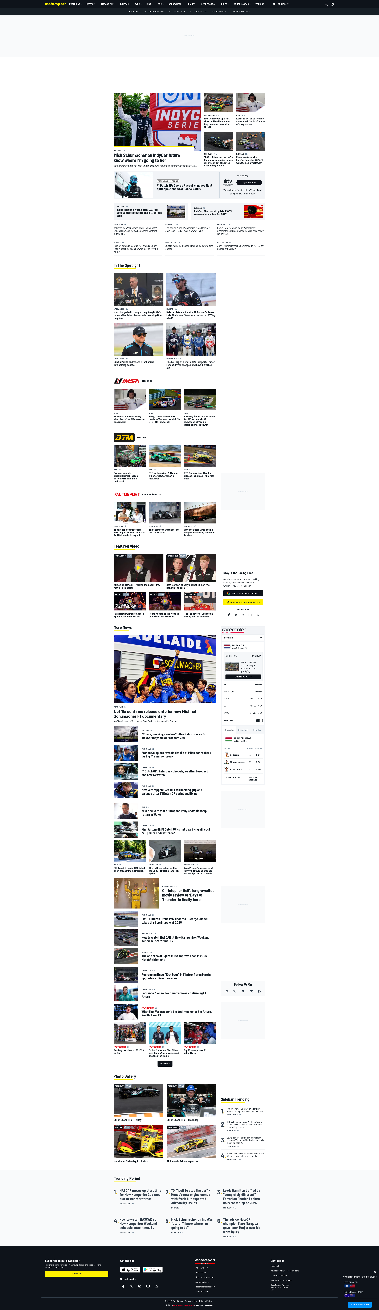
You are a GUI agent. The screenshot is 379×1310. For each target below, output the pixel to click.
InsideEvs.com (201, 1267)
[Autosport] (127, 494)
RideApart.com (202, 1291)
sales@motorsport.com (281, 1280)
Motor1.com (200, 1272)
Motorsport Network (183, 1305)
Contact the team (279, 1275)
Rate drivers (233, 777)
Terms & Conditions (174, 1301)
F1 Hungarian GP (219, 11)
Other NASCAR (241, 4)
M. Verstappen (237, 762)
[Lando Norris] (226, 754)
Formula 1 (74, 4)
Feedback (275, 1266)
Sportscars (208, 4)
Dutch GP (238, 645)
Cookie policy (191, 1301)
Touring (259, 4)
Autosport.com (202, 1282)
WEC (137, 4)
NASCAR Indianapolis (241, 11)
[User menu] (332, 4)
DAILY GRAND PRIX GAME (154, 11)
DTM (160, 4)
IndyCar (124, 4)
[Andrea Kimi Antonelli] (226, 769)
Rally (191, 4)
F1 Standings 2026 (198, 11)
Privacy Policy (205, 1301)
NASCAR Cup (107, 4)
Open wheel (175, 4)
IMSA (148, 4)
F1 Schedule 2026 (177, 11)
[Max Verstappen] (226, 762)
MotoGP (90, 4)
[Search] (326, 4)
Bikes (224, 4)
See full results (252, 778)
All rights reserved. (203, 1305)
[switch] (258, 720)
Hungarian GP (242, 738)
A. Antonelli (236, 769)
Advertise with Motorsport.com (285, 1270)
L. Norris (234, 754)
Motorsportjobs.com (204, 1277)
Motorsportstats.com (205, 1286)
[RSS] (257, 615)
